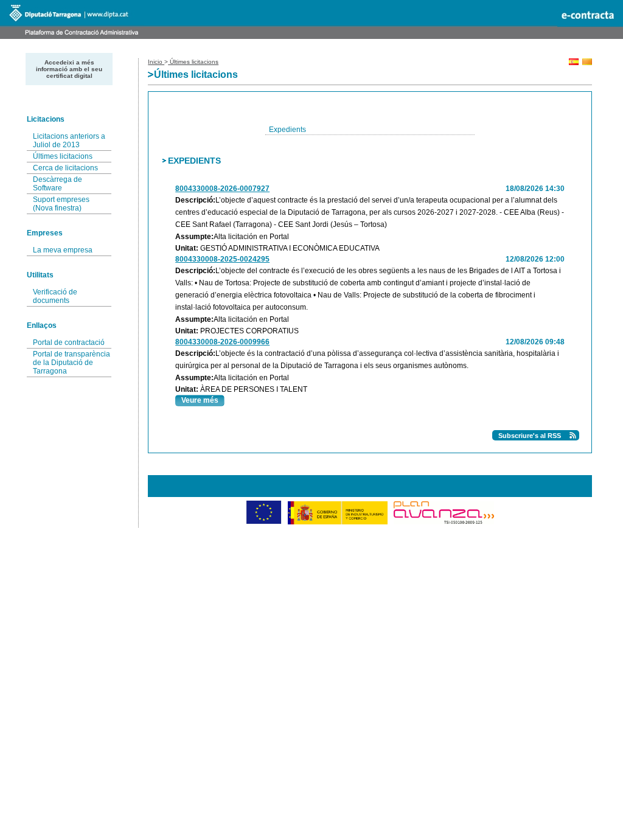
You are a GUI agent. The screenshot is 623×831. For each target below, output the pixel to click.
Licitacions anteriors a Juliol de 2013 (69, 140)
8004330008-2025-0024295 (222, 259)
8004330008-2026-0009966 (222, 342)
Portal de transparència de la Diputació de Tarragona (71, 362)
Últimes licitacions (62, 156)
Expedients (287, 129)
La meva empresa (62, 250)
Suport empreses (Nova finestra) (61, 203)
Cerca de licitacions (65, 168)
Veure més (199, 400)
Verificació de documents (55, 296)
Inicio (156, 61)
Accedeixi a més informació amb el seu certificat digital (69, 69)
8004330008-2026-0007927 (222, 188)
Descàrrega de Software (57, 183)
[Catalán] (587, 63)
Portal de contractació (69, 342)
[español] (574, 63)
